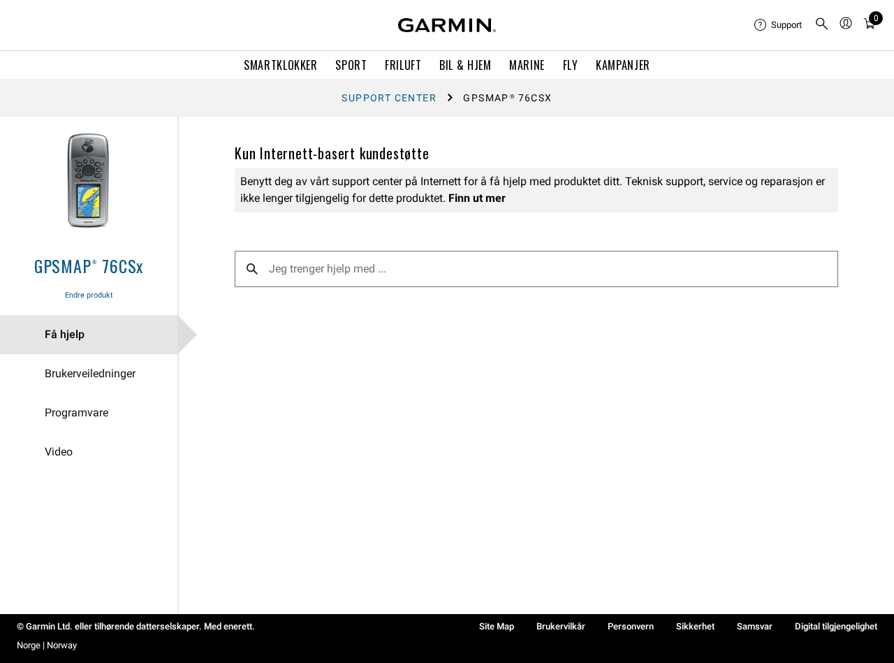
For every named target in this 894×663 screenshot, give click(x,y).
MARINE (527, 65)
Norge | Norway (47, 645)
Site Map (496, 626)
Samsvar (754, 626)
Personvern (631, 626)
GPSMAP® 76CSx (88, 265)
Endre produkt (89, 295)
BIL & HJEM (465, 65)
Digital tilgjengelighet (836, 626)
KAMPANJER (623, 65)
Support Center (389, 97)
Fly (570, 65)
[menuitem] (778, 25)
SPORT (351, 65)
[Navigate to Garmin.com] (447, 25)
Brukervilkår (560, 626)
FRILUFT (403, 65)
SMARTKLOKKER (281, 65)
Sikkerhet (695, 626)
